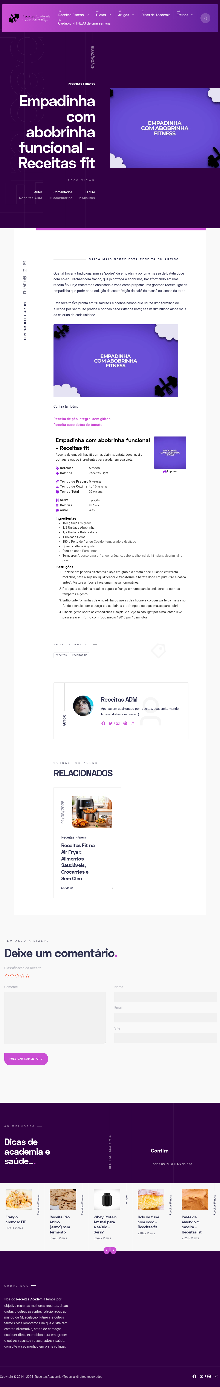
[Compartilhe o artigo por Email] (26, 263)
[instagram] (132, 724)
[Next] (113, 1250)
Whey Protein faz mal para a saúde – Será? (105, 1225)
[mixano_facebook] (194, 1378)
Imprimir (172, 471)
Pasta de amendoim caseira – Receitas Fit (192, 1225)
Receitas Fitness (71, 15)
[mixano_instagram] (216, 1378)
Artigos (123, 15)
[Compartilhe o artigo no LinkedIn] (26, 270)
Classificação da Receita (22, 968)
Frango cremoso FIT (16, 1220)
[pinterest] (125, 724)
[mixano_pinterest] (209, 1378)
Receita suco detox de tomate (77, 425)
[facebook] (104, 724)
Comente (11, 987)
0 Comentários (61, 198)
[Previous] (107, 1250)
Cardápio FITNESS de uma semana (84, 23)
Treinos (182, 15)
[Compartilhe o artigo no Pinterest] (26, 278)
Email (118, 1008)
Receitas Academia (30, 1299)
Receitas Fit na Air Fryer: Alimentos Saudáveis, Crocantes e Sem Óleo (78, 862)
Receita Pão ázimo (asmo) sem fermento (60, 1225)
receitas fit (79, 655)
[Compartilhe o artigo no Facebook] (26, 292)
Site (117, 1028)
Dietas (101, 15)
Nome (118, 987)
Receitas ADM (30, 198)
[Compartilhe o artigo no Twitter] (26, 285)
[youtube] (118, 724)
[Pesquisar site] (205, 18)
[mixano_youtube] (202, 1378)
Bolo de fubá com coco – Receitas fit (148, 1222)
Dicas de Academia (155, 15)
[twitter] (110, 724)
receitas (61, 655)
